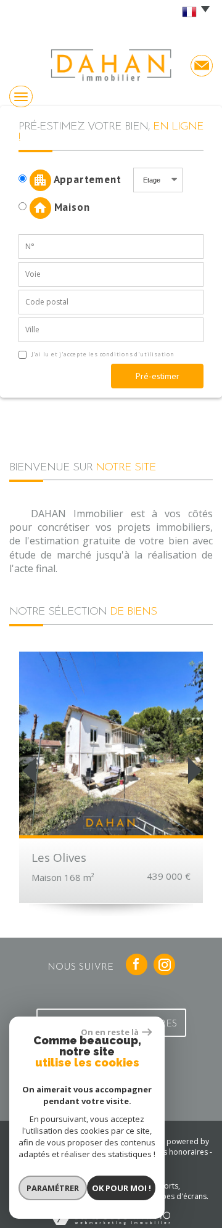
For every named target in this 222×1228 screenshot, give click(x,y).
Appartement (90, 179)
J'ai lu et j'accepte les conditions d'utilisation (102, 354)
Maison (70, 206)
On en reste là (110, 1032)
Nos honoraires (180, 1152)
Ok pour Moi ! (121, 1187)
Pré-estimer (157, 376)
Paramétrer (53, 1187)
